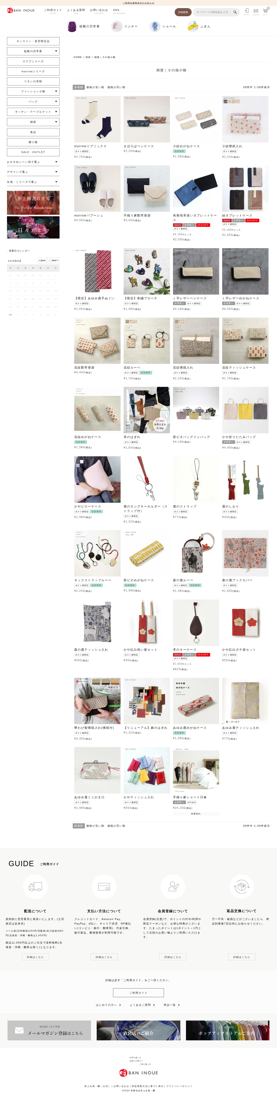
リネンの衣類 (33, 81)
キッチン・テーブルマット (33, 111)
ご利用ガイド (53, 11)
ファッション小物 (33, 91)
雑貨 (88, 57)
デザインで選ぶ (17, 171)
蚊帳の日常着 (33, 51)
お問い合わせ (99, 11)
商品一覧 (170, 1004)
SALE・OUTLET (33, 152)
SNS (119, 11)
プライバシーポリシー (179, 1086)
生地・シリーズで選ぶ (22, 181)
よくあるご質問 (140, 1004)
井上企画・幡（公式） (97, 1086)
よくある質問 (76, 11)
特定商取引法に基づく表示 (148, 1086)
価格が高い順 (116, 87)
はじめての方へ (106, 1004)
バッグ (33, 101)
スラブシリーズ (33, 61)
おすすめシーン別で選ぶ (23, 161)
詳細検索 (183, 12)
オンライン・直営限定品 (33, 41)
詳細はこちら (35, 957)
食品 (33, 132)
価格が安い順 (95, 87)
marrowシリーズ (33, 71)
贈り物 (33, 142)
